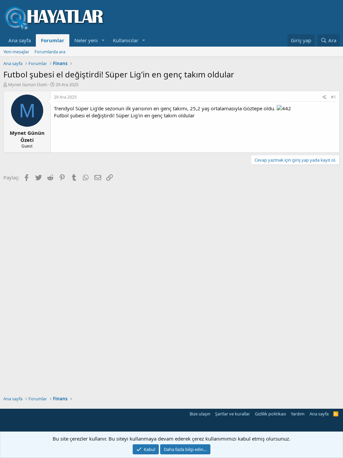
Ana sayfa (19, 40)
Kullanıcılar (125, 40)
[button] (103, 40)
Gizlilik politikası (270, 414)
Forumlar (52, 40)
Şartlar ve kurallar (232, 414)
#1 (333, 97)
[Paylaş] (324, 97)
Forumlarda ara (50, 52)
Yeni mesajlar (16, 52)
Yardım (297, 414)
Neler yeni (86, 40)
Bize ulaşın (200, 414)
